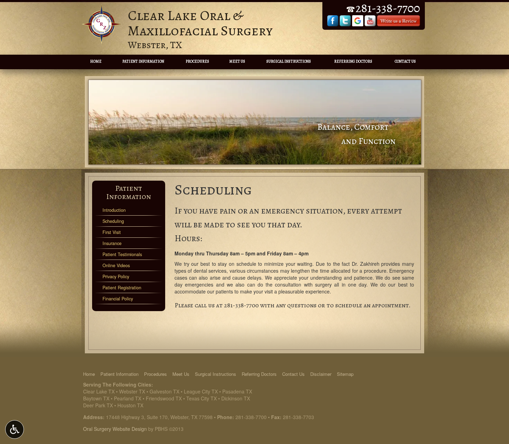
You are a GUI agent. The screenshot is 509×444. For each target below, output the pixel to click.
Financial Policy (117, 299)
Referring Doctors (353, 61)
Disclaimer (320, 374)
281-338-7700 (241, 305)
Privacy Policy (115, 276)
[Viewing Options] (14, 429)
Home (95, 61)
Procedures (197, 61)
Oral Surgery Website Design (115, 428)
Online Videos (116, 265)
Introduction (114, 210)
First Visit (111, 232)
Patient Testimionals (122, 254)
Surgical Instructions (288, 61)
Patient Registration (121, 287)
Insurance (112, 243)
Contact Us (405, 61)
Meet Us (237, 61)
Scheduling (113, 221)
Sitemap (345, 374)
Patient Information (143, 61)
